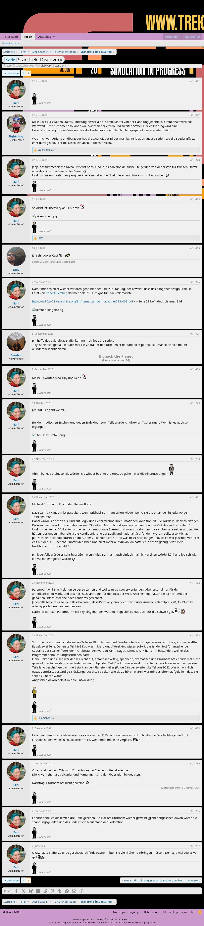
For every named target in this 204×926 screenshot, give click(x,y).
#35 (197, 763)
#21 (197, 81)
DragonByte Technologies (134, 922)
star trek (59, 65)
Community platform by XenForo (102, 919)
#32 (197, 582)
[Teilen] (191, 81)
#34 (197, 728)
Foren (28, 37)
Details (152, 922)
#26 (197, 282)
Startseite (11, 37)
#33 (197, 635)
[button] (54, 36)
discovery (46, 65)
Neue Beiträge (10, 43)
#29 (197, 403)
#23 (197, 160)
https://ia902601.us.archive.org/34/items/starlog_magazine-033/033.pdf (82, 301)
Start (192, 912)
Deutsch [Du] (13, 912)
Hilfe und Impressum (174, 912)
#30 (197, 459)
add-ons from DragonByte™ (93, 922)
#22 (197, 115)
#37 (197, 846)
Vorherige (13, 73)
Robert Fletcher (56, 293)
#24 (197, 199)
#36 (197, 811)
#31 (197, 497)
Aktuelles (44, 37)
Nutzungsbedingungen (127, 912)
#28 (197, 369)
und (46, 149)
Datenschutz (151, 912)
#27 (197, 333)
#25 (197, 248)
